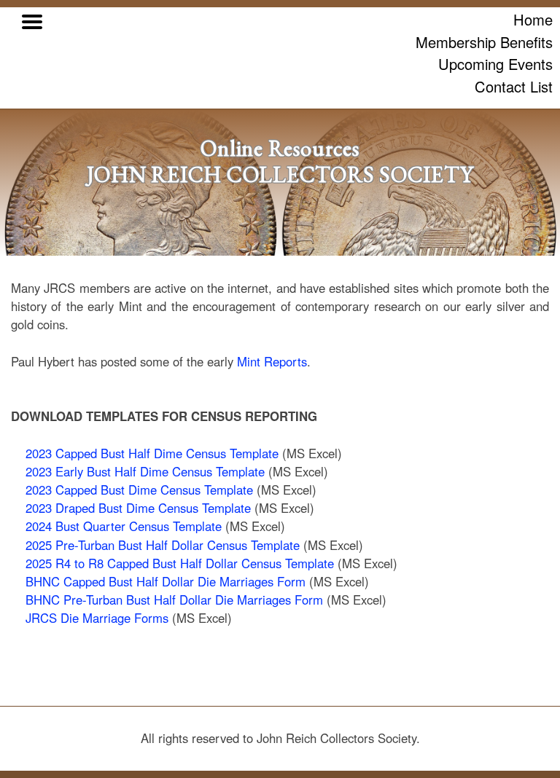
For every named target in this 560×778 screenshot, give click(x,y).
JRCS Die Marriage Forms (97, 617)
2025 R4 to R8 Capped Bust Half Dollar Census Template (180, 563)
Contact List (514, 86)
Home (533, 19)
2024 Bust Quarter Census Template (124, 526)
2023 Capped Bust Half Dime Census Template (152, 453)
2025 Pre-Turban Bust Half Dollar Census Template (163, 545)
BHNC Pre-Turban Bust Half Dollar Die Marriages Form (174, 599)
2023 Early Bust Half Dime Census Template (145, 471)
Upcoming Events (495, 63)
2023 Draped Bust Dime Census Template (138, 507)
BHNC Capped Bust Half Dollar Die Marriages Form (166, 581)
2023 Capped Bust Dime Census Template (139, 489)
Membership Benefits (484, 41)
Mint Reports (272, 361)
